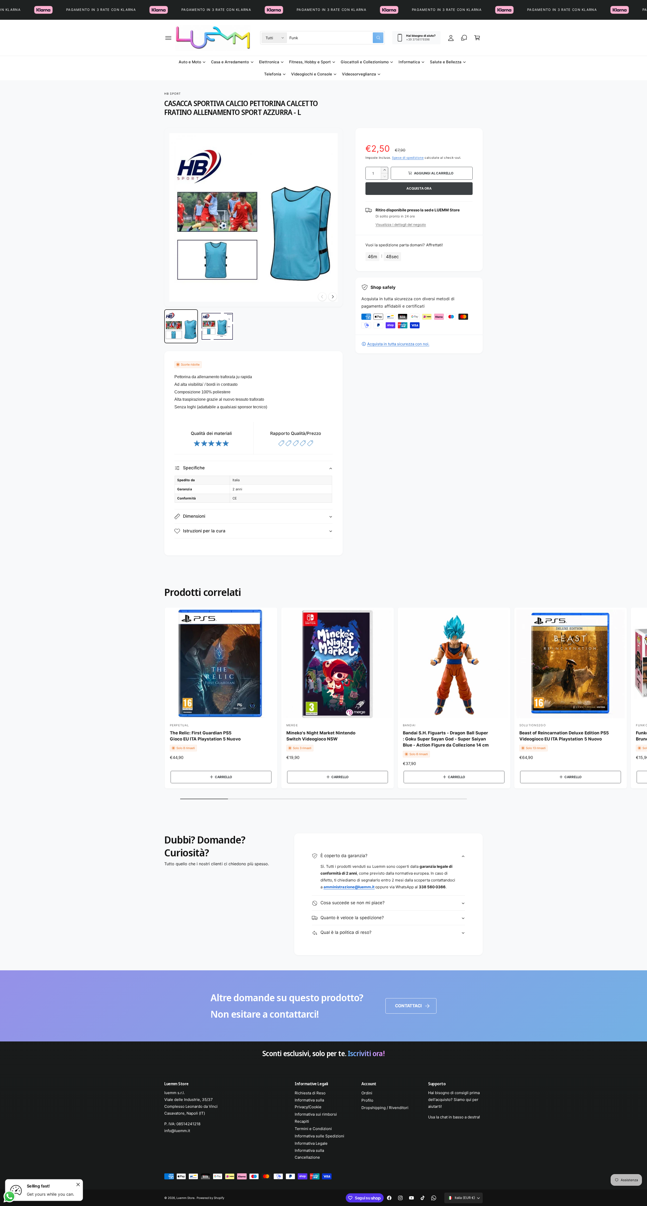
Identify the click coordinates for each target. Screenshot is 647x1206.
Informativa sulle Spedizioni (319, 1136)
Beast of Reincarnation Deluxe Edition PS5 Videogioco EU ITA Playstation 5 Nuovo (564, 735)
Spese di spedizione (408, 157)
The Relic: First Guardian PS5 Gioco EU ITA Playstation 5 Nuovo (205, 735)
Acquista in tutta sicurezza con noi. (398, 343)
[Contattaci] (464, 37)
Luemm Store (185, 1198)
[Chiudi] (78, 1184)
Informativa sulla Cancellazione (309, 1154)
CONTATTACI (408, 1005)
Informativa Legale (311, 1143)
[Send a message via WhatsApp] (9, 1196)
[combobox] (336, 37)
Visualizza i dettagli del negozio (401, 225)
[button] (168, 37)
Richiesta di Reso (310, 1093)
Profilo (367, 1100)
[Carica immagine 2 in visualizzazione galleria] (217, 326)
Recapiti (302, 1121)
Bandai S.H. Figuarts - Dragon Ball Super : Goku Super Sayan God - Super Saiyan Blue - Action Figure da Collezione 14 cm (446, 739)
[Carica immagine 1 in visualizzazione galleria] (181, 326)
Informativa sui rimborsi (316, 1114)
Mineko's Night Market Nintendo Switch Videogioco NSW (321, 735)
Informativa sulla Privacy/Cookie (309, 1103)
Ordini (366, 1093)
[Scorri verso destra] (333, 297)
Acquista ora (419, 188)
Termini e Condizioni (313, 1128)
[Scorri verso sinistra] (322, 297)
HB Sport (172, 93)
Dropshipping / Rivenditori (384, 1107)
